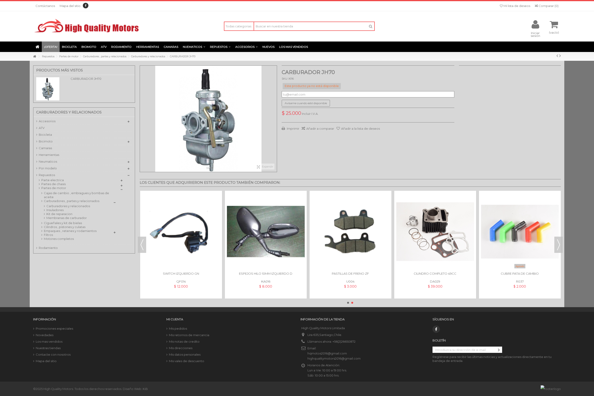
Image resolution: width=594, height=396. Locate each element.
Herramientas (49, 155)
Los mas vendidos (49, 341)
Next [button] (558, 245)
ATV (42, 128)
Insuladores (55, 210)
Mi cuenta (174, 319)
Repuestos (47, 175)
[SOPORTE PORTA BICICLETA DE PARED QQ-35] (350, 231)
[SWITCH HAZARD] (435, 231)
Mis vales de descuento (186, 361)
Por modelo (48, 168)
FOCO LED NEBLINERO (519, 273)
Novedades (44, 335)
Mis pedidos (178, 328)
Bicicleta (45, 134)
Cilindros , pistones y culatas (64, 227)
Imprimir (292, 128)
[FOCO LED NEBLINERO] (520, 231)
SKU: (285, 78)
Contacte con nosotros (53, 354)
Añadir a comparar (320, 128)
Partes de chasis (53, 184)
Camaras (45, 148)
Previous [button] (142, 245)
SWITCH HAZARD (435, 273)
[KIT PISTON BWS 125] (181, 231)
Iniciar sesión (535, 34)
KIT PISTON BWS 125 (181, 273)
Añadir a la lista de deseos (360, 128)
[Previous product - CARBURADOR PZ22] (557, 55)
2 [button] (352, 303)
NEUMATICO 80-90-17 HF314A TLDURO (266, 273)
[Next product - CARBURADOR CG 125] (560, 55)
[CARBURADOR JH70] (208, 119)
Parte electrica (52, 180)
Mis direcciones (180, 348)
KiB (145, 389)
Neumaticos (48, 161)
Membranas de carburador (66, 218)
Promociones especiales (54, 328)
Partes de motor (53, 188)
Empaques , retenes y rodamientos (70, 231)
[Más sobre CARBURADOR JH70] (52, 88)
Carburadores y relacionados (68, 206)
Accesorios (47, 121)
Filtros (48, 235)
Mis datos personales (184, 354)
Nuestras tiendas (48, 348)
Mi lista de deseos (516, 6)
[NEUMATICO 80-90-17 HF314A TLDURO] (266, 231)
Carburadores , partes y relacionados (71, 201)
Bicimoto (46, 141)
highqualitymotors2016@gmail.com (334, 358)
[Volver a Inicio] (34, 56)
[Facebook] (85, 5)
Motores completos (59, 239)
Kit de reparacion (59, 214)
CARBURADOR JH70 (86, 78)
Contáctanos (45, 6)
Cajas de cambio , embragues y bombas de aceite (76, 195)
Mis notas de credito (184, 341)
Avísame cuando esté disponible (306, 103)
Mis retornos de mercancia (189, 335)
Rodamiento (48, 248)
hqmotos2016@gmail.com (327, 353)
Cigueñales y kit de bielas (63, 223)
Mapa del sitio (70, 6)
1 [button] (348, 303)
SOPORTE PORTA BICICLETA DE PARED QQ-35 (350, 273)
